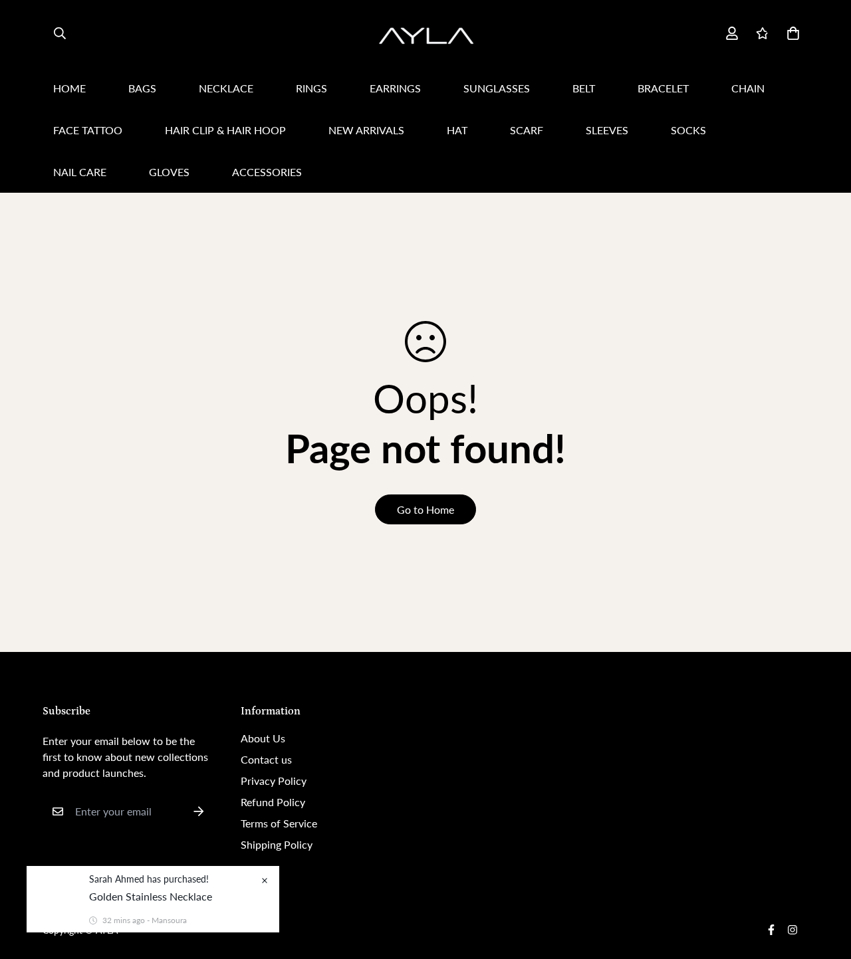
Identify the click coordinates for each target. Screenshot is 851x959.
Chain (748, 88)
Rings (311, 88)
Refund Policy (273, 802)
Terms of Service (279, 823)
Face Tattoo (87, 130)
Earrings (395, 88)
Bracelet (663, 88)
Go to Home (425, 509)
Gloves (169, 171)
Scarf (526, 130)
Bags (142, 88)
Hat (457, 130)
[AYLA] (425, 33)
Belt (583, 88)
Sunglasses (496, 88)
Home (69, 88)
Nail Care (79, 171)
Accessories (267, 171)
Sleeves (607, 130)
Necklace (226, 88)
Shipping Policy (276, 844)
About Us (263, 738)
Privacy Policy (273, 780)
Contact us (266, 759)
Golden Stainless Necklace (150, 896)
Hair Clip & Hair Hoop (225, 130)
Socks (688, 130)
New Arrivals (366, 130)
